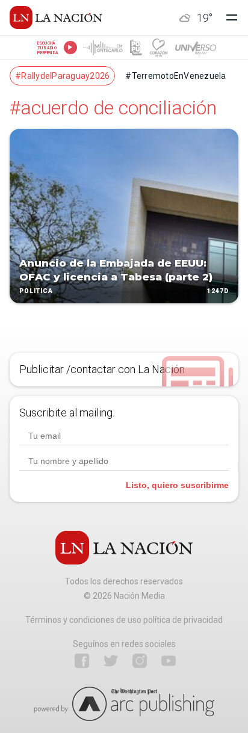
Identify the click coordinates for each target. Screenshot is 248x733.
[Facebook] (81, 660)
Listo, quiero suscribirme (177, 485)
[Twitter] (110, 660)
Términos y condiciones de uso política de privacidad (124, 620)
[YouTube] (168, 660)
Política (36, 291)
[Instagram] (139, 660)
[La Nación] (56, 17)
